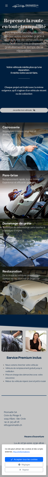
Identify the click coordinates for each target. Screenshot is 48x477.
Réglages (26, 464)
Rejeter (25, 469)
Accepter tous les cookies (26, 459)
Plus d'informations (21, 451)
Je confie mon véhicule (22, 110)
